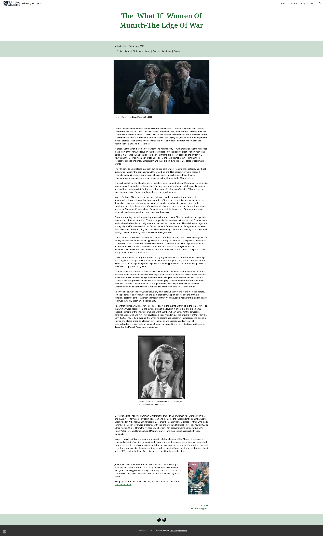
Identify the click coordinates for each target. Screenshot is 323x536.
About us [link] (293, 3)
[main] (161, 20)
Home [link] (283, 3)
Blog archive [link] (307, 3)
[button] (320, 4)
